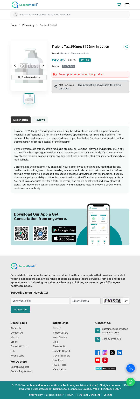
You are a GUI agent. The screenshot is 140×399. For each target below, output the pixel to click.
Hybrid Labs (17, 355)
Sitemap (108, 394)
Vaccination (59, 369)
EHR (13, 351)
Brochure (58, 360)
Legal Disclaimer (55, 394)
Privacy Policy (35, 394)
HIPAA (70, 394)
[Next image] (43, 66)
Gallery (57, 328)
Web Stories (60, 337)
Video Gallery (60, 332)
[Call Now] (130, 369)
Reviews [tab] (40, 119)
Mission (15, 337)
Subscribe (20, 309)
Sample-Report (61, 351)
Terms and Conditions (88, 394)
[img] (29, 65)
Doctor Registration (21, 371)
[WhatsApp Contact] (130, 382)
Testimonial (59, 346)
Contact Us (17, 332)
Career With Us (19, 346)
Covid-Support (61, 355)
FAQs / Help (59, 364)
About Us (16, 328)
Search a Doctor (20, 366)
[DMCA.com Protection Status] (105, 368)
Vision (14, 341)
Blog (55, 341)
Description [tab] (20, 119)
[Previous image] (15, 66)
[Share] (126, 47)
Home (14, 25)
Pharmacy (28, 25)
